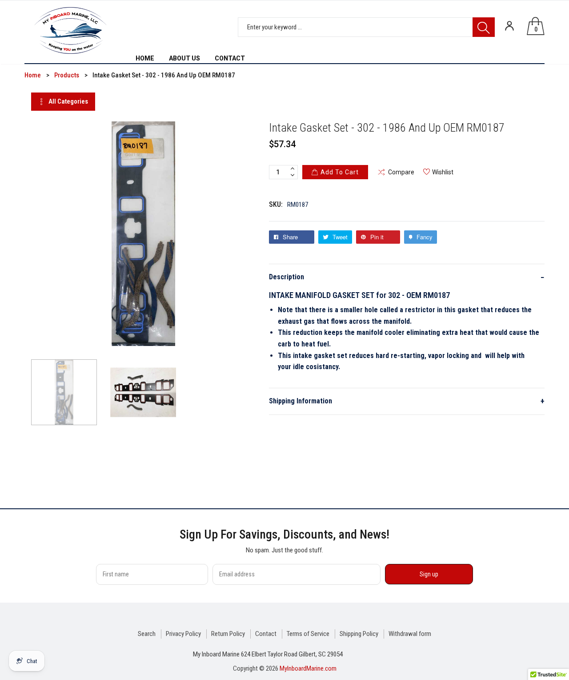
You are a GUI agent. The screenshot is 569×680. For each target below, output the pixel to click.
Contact (265, 634)
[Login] (509, 26)
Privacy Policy (183, 634)
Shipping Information (407, 401)
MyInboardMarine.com (308, 668)
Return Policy (228, 634)
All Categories (68, 101)
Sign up (429, 574)
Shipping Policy (359, 634)
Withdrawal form (410, 634)
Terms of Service (308, 634)
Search (147, 634)
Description (407, 277)
